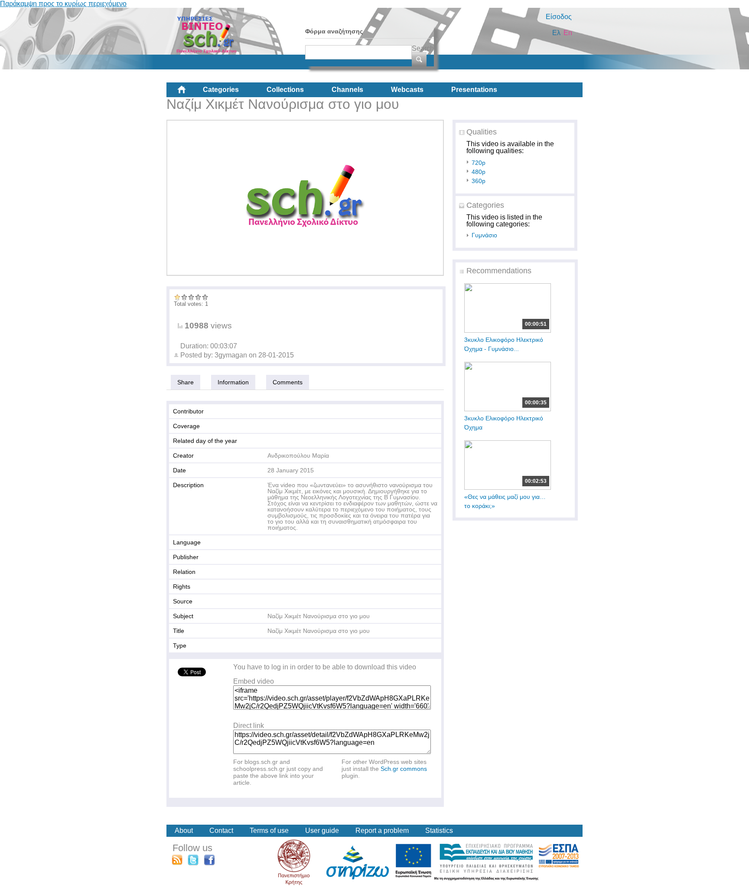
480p (478, 172)
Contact (221, 830)
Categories (221, 89)
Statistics (439, 830)
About (184, 830)
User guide (322, 830)
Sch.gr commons (404, 768)
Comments (288, 382)
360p (478, 181)
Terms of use (269, 830)
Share (185, 382)
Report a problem (382, 830)
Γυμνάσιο (484, 235)
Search (423, 48)
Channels (347, 89)
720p (478, 163)
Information (233, 382)
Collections (285, 89)
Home (188, 92)
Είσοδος (559, 16)
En (567, 32)
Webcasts (407, 89)
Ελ (556, 32)
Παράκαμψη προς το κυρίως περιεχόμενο (63, 3)
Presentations (474, 89)
